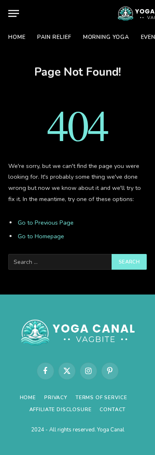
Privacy (55, 397)
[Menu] (13, 13)
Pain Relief (54, 37)
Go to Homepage (41, 236)
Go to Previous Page (46, 222)
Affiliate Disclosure (60, 409)
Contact (113, 409)
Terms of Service (101, 397)
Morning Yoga (106, 37)
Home (17, 37)
